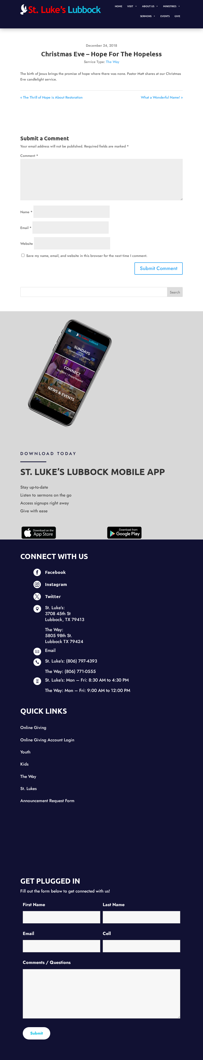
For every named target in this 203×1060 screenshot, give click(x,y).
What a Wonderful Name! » (162, 97)
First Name (34, 904)
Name (26, 211)
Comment (29, 155)
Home (118, 6)
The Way (112, 61)
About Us (148, 6)
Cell (107, 933)
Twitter (53, 596)
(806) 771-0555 (80, 671)
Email (25, 227)
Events (165, 16)
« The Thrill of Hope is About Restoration (51, 97)
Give (177, 16)
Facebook (55, 572)
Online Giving (33, 727)
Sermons (146, 16)
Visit (130, 6)
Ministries (169, 6)
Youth (25, 752)
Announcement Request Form (47, 801)
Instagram (56, 584)
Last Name (114, 904)
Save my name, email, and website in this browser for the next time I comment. (86, 255)
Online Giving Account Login (47, 740)
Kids (24, 764)
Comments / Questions (47, 962)
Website (26, 243)
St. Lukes (28, 788)
